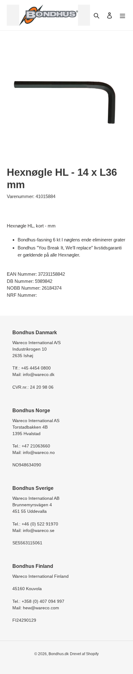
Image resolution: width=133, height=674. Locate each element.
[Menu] (122, 15)
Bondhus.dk (59, 654)
